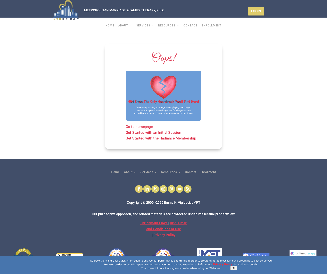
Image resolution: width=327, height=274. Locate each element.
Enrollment (211, 25)
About (123, 25)
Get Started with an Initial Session (153, 132)
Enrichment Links (154, 223)
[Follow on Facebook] (139, 189)
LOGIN (256, 11)
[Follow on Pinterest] (171, 189)
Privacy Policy (164, 235)
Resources (166, 25)
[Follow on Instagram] (163, 189)
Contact (190, 25)
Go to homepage (139, 126)
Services (143, 25)
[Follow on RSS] (188, 189)
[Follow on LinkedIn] (147, 189)
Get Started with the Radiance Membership (161, 138)
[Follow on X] (155, 189)
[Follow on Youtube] (179, 189)
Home (110, 25)
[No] (322, 265)
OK (234, 268)
